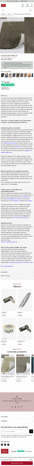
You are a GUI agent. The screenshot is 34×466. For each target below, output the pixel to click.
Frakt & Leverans (5, 275)
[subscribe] (31, 431)
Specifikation (4, 272)
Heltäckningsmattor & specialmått (22, 14)
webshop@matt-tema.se (14, 199)
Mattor (9, 14)
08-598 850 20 (25, 197)
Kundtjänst (4, 421)
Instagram (29, 200)
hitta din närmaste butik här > (21, 217)
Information (4, 417)
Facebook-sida (17, 200)
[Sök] (30, 10)
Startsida (3, 14)
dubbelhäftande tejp (10, 143)
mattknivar (17, 147)
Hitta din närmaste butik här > (9, 242)
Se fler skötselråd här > (7, 266)
